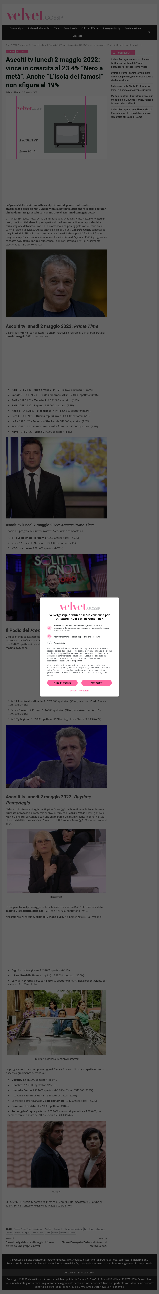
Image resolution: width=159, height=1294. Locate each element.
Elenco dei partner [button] (74, 660)
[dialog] (79, 647)
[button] (79, 643)
